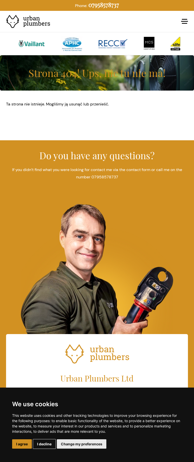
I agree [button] (22, 444)
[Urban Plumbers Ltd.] (30, 21)
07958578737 (103, 5)
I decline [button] (44, 444)
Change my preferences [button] (81, 444)
